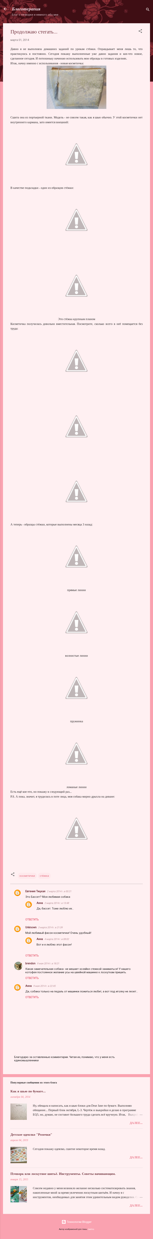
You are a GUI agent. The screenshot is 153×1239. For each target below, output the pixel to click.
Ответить (32, 919)
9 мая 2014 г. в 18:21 (48, 963)
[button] (140, 32)
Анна (40, 903)
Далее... (136, 1123)
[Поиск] (148, 10)
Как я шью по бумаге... (28, 1091)
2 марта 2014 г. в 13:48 (56, 903)
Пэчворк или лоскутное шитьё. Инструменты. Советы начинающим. (63, 1174)
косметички (27, 875)
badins (91, 1229)
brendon (30, 963)
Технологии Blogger (79, 1222)
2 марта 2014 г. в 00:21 (59, 891)
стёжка (44, 875)
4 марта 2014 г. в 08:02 (56, 939)
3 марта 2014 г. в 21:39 (50, 927)
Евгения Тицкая (35, 891)
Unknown (31, 927)
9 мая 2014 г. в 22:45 (44, 986)
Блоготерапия (26, 9)
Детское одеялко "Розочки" (31, 1134)
